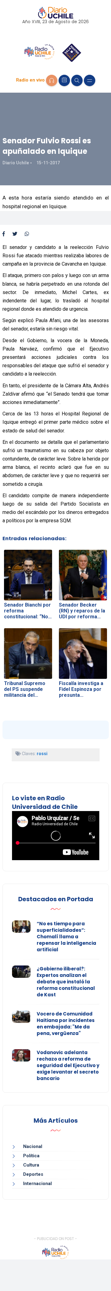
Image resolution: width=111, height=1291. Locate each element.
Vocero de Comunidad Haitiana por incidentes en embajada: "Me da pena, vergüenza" (66, 1024)
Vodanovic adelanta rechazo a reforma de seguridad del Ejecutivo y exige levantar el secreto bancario (68, 1065)
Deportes (33, 1174)
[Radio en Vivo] (51, 80)
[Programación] (64, 80)
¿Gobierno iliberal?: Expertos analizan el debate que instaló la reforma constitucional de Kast (66, 981)
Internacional (37, 1183)
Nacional (32, 1146)
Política (31, 1156)
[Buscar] (77, 80)
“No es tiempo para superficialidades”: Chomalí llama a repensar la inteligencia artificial (66, 936)
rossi (42, 753)
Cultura (31, 1165)
